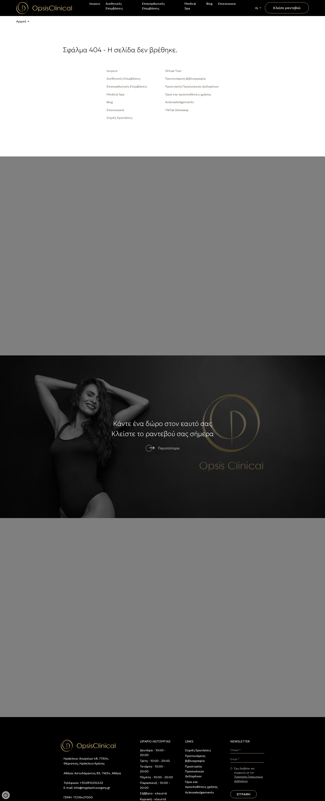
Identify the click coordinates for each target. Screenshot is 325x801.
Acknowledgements (179, 102)
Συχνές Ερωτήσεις (119, 118)
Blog (209, 3)
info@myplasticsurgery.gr (92, 788)
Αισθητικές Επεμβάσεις (123, 78)
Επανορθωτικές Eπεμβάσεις (127, 86)
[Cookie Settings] (6, 795)
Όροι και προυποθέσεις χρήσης (188, 94)
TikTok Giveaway (176, 110)
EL (257, 8)
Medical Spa (115, 94)
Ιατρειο (94, 3)
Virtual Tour (173, 71)
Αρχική (21, 21)
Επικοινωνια (227, 3)
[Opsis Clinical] (44, 7)
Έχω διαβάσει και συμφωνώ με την (248, 775)
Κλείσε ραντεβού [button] (287, 8)
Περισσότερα (168, 448)
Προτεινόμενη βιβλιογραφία (185, 78)
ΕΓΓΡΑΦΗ (243, 794)
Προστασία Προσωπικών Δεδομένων (192, 86)
